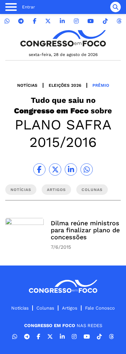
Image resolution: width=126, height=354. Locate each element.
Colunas (45, 308)
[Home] (63, 38)
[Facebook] (34, 21)
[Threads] (119, 21)
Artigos (69, 308)
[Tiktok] (105, 21)
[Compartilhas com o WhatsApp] (86, 169)
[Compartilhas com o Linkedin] (71, 169)
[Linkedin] (62, 21)
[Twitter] (48, 21)
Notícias (27, 85)
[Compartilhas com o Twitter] (55, 169)
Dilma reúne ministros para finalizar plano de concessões (85, 230)
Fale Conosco (100, 308)
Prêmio (100, 85)
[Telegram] (21, 21)
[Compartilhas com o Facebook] (39, 169)
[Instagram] (76, 21)
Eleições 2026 (65, 85)
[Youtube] (91, 21)
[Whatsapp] (7, 21)
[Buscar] (115, 7)
